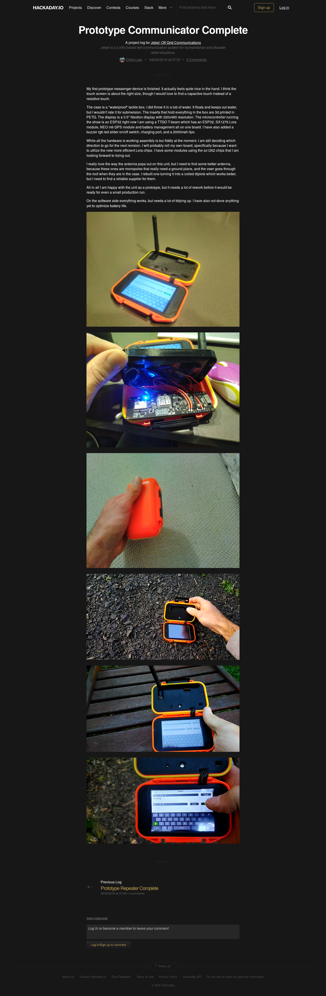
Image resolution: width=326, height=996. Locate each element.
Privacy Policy (168, 977)
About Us (68, 977)
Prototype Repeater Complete (129, 887)
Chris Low (134, 59)
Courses (132, 7)
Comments (196, 59)
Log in (284, 7)
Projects (75, 7)
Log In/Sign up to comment (108, 945)
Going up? (164, 966)
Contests (113, 7)
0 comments (136, 893)
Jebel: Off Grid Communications (176, 42)
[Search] (229, 7)
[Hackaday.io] (48, 7)
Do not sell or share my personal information (235, 977)
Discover (94, 7)
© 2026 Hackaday (163, 985)
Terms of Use (145, 977)
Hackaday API (192, 977)
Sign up (264, 7)
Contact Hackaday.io (93, 977)
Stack (148, 7)
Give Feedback (121, 977)
